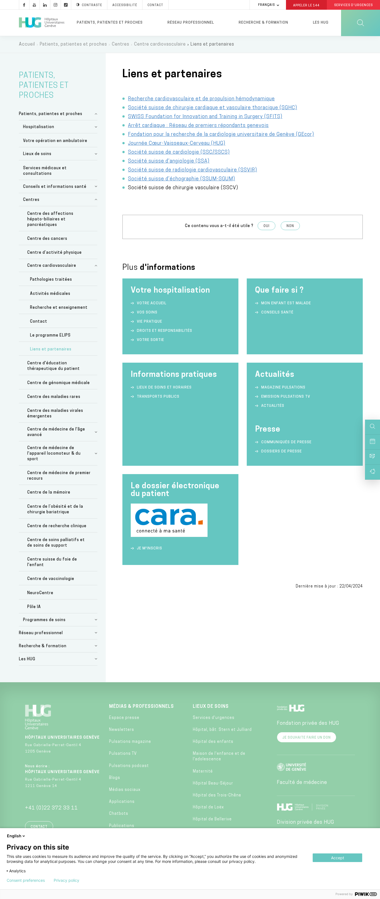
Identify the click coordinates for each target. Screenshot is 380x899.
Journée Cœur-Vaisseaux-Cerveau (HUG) (176, 143)
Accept (337, 857)
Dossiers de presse (281, 451)
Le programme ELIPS (50, 335)
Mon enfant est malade (286, 303)
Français (266, 5)
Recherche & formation (263, 22)
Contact (155, 5)
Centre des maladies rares (53, 397)
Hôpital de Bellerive (212, 819)
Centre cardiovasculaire (160, 44)
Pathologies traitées (51, 280)
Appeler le (306, 5)
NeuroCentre (40, 593)
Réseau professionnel (190, 22)
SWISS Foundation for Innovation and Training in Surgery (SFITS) (205, 116)
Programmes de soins (44, 620)
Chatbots (118, 814)
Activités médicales (50, 294)
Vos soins (147, 312)
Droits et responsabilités (164, 331)
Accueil (27, 44)
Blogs (114, 778)
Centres (120, 44)
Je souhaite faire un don (306, 737)
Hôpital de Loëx (208, 807)
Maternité (203, 771)
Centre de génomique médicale (58, 383)
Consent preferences (26, 880)
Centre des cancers (47, 239)
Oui (266, 226)
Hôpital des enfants (213, 742)
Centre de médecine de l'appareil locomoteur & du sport (54, 453)
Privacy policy (66, 880)
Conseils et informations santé (55, 187)
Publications (121, 826)
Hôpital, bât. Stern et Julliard (222, 730)
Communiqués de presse (286, 442)
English (14, 835)
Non (290, 226)
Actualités (272, 406)
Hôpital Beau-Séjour (213, 783)
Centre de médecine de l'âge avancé (56, 432)
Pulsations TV (123, 754)
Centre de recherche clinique (57, 526)
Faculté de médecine (302, 782)
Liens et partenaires (50, 349)
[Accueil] (41, 22)
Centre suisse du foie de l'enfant (52, 562)
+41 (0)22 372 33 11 (51, 808)
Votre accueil (151, 303)
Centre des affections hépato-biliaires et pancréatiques (50, 219)
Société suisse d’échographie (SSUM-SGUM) (181, 179)
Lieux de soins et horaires (164, 387)
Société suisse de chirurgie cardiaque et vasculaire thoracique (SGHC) (212, 108)
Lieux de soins (37, 154)
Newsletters (121, 730)
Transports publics (158, 397)
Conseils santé (277, 312)
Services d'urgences (214, 718)
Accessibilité (124, 5)
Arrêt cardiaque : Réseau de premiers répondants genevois (198, 125)
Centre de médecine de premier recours (59, 476)
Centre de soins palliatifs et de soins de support (56, 543)
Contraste (92, 5)
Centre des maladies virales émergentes (55, 414)
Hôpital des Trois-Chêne (217, 795)
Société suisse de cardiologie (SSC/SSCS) (179, 152)
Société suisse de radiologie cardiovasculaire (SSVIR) (192, 170)
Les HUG (321, 22)
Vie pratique (149, 321)
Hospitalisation (38, 127)
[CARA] (169, 535)
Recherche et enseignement (59, 308)
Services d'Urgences (353, 5)
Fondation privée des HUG (308, 723)
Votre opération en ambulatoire (55, 141)
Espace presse (124, 718)
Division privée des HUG (305, 822)
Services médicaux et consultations (45, 171)
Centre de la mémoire (48, 492)
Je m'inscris (149, 548)
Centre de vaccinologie (50, 579)
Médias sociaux (124, 790)
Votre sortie (150, 340)
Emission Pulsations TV (286, 397)
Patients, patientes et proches (110, 22)
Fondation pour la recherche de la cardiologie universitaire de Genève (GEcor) (221, 134)
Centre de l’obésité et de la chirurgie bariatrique (55, 509)
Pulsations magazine (130, 742)
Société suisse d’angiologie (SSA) (168, 161)
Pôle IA (34, 607)
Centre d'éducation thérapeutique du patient (53, 366)
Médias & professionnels (141, 706)
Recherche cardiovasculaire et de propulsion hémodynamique (201, 99)
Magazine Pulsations (283, 387)
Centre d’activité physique (54, 253)
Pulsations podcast (129, 766)
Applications (122, 802)
